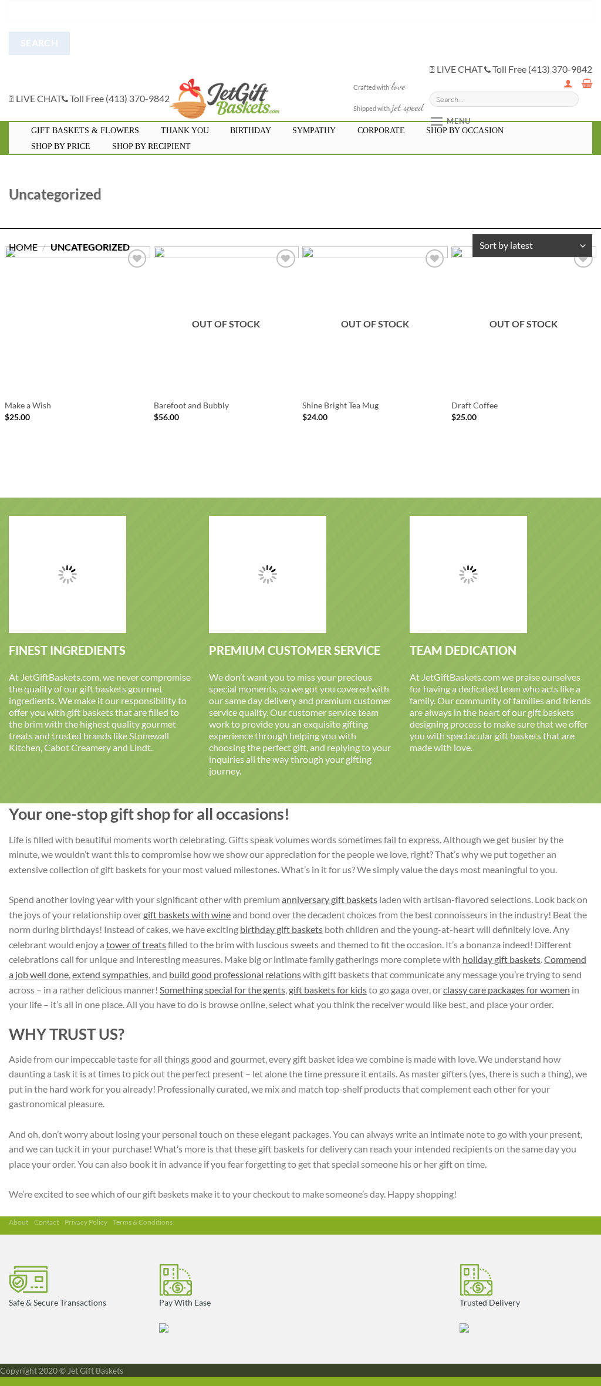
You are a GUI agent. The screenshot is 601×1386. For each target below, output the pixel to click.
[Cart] (587, 83)
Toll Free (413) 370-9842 (119, 98)
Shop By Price (60, 146)
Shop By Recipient (151, 146)
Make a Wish (28, 405)
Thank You (185, 130)
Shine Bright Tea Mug (340, 405)
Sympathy (314, 130)
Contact (46, 1222)
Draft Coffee (474, 405)
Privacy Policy (86, 1222)
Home (23, 246)
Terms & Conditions (143, 1222)
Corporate (381, 130)
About (18, 1222)
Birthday (250, 130)
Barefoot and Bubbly (191, 405)
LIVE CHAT (38, 98)
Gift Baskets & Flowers (85, 130)
